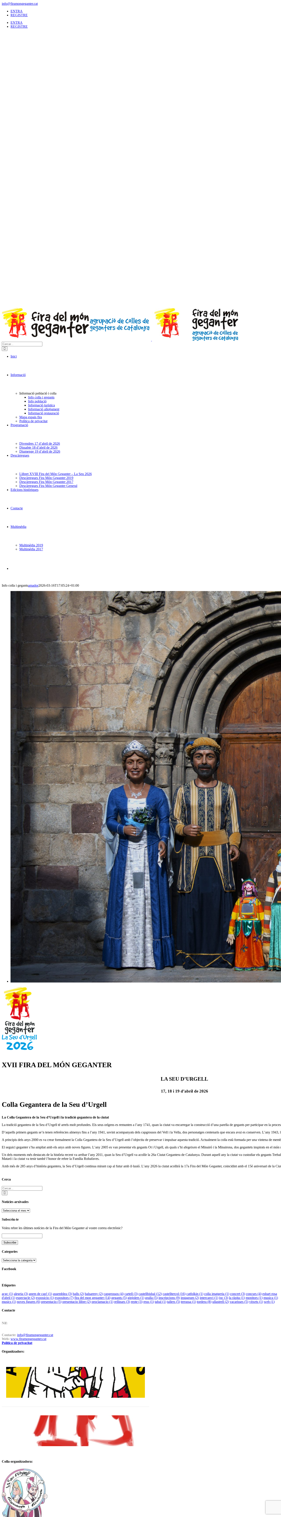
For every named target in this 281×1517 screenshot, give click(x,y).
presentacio (51, 1302)
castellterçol (174, 1294)
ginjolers (136, 1298)
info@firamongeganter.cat (20, 4)
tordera (204, 1302)
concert (237, 1294)
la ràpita (237, 1298)
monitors (254, 1298)
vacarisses (239, 1302)
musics (9, 1302)
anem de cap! (40, 1294)
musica (270, 1298)
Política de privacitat (17, 1343)
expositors (64, 1298)
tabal (160, 1302)
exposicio (45, 1298)
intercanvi (209, 1298)
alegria (21, 1294)
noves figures (28, 1302)
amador (33, 585)
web (269, 1302)
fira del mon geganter (92, 1298)
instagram (190, 1298)
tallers (173, 1302)
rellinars (122, 1302)
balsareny (94, 1294)
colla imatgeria (216, 1294)
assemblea (62, 1294)
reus (148, 1302)
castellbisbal (150, 1294)
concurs (253, 1294)
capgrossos (114, 1294)
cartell (131, 1294)
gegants (119, 1298)
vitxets (256, 1302)
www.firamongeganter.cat (28, 1339)
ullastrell (220, 1302)
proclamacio (102, 1302)
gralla (151, 1298)
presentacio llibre (76, 1302)
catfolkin (194, 1294)
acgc (7, 1294)
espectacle (25, 1298)
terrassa (188, 1302)
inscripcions (169, 1298)
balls (78, 1294)
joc (223, 1298)
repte (136, 1302)
